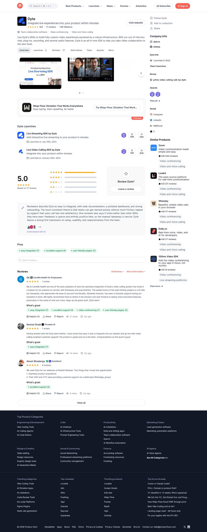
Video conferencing (59, 32)
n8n (62, 488)
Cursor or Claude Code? (159, 483)
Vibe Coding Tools (25, 427)
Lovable (64, 483)
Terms (81, 527)
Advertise (141, 6)
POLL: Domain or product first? (162, 488)
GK (28, 277)
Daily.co (162, 228)
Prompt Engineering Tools (72, 435)
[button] (111, 50)
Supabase (65, 515)
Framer (107, 502)
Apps (59, 527)
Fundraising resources (114, 457)
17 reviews (51, 27)
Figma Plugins (23, 506)
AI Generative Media (26, 465)
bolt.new (108, 492)
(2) (34, 316)
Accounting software (113, 453)
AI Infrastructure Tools (70, 431)
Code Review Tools (26, 497)
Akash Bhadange (35, 361)
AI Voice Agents (154, 453)
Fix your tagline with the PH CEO (163, 515)
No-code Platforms (26, 502)
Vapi (63, 502)
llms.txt (136, 527)
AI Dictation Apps (25, 488)
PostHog (65, 497)
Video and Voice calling (82, 32)
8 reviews (46, 365)
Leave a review (126, 189)
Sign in (184, 6)
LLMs (63, 422)
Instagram (158, 114)
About (67, 527)
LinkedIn (157, 120)
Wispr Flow (109, 497)
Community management (72, 461)
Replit (106, 506)
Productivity (110, 422)
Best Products (73, 6)
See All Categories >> (157, 457)
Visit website (136, 22)
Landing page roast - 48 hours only (164, 511)
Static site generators (27, 511)
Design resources (25, 457)
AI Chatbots (65, 427)
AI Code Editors (24, 435)
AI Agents (151, 448)
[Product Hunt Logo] (20, 6)
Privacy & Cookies (94, 527)
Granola (64, 506)
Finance (107, 448)
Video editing (23, 453)
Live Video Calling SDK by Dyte (43, 149)
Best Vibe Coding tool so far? (161, 506)
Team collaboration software (34, 32)
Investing (108, 461)
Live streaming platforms (173, 280)
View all (81, 402)
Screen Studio (110, 488)
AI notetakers (110, 427)
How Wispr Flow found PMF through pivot (167, 502)
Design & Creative (25, 448)
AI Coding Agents (25, 431)
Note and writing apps (114, 431)
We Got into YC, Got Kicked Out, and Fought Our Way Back (168, 497)
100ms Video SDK (168, 256)
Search (107, 439)
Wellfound (157, 126)
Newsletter (50, 527)
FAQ (74, 527)
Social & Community (70, 448)
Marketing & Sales (155, 422)
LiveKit (162, 173)
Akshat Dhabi (33, 324)
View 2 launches (158, 66)
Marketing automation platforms (162, 431)
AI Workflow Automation (115, 443)
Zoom (161, 145)
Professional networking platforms (76, 457)
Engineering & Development (30, 422)
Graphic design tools (26, 461)
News (110, 6)
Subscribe (164, 6)
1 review (46, 281)
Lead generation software (159, 427)
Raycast (64, 511)
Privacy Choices (112, 527)
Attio (63, 492)
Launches (94, 6)
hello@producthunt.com (165, 527)
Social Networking (68, 453)
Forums (124, 6)
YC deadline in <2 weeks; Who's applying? (167, 492)
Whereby (163, 201)
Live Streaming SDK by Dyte (41, 133)
